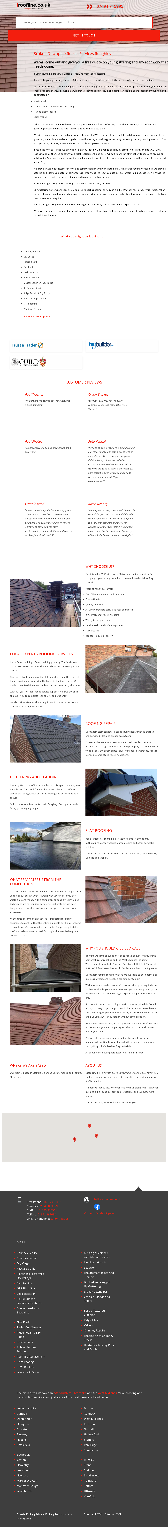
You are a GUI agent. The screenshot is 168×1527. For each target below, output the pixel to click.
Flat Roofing (29, 267)
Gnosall (89, 1429)
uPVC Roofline (26, 1367)
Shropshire (91, 1450)
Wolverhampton (27, 1408)
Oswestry (23, 1465)
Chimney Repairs (94, 1330)
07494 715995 (59, 1218)
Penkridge (90, 1445)
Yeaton (21, 1460)
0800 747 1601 (52, 1202)
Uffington (23, 1424)
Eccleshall (90, 1424)
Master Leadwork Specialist (38, 282)
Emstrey (22, 1434)
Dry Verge (28, 256)
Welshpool (23, 1470)
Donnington (24, 1418)
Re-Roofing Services (33, 288)
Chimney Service (27, 1253)
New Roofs (23, 1322)
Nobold (21, 1439)
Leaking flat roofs (95, 1262)
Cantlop (22, 1413)
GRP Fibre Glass (27, 1288)
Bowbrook (23, 1454)
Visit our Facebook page (99, 1213)
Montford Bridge (27, 1486)
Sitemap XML (113, 1514)
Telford (88, 1486)
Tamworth (90, 1480)
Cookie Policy (25, 1514)
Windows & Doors (32, 308)
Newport (22, 1475)
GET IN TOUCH (84, 35)
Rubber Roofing (31, 277)
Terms (59, 1514)
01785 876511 (48, 1210)
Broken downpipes (96, 1291)
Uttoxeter (90, 1491)
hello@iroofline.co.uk (107, 1199)
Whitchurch (24, 1491)
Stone (87, 1465)
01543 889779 (48, 1206)
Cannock (89, 1413)
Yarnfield (89, 1496)
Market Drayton (27, 1480)
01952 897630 (47, 1214)
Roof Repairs (25, 1342)
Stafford (89, 1439)
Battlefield (23, 1445)
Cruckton (23, 1429)
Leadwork (90, 1267)
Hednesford (91, 1434)
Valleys (88, 1325)
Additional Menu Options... (37, 316)
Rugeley (89, 1460)
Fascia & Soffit (30, 261)
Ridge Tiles (91, 1320)
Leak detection (31, 272)
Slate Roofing (30, 303)
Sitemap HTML (93, 1514)
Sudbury (89, 1470)
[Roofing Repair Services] (33, 8)
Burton (88, 1408)
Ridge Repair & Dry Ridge (36, 293)
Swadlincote (91, 1475)
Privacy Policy (44, 1514)
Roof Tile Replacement (35, 298)
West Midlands (93, 1418)
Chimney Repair (31, 251)
